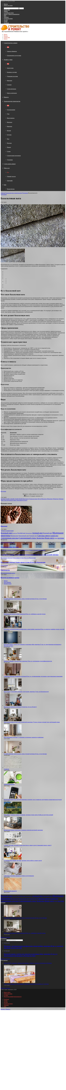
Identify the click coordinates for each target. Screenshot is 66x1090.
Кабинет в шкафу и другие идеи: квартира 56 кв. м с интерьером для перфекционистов (28, 661)
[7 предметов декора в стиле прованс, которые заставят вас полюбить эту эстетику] (19, 982)
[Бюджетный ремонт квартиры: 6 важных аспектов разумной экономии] (13, 828)
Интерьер (9, 122)
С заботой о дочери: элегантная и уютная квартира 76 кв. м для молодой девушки (30, 555)
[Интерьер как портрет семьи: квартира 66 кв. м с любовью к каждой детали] (13, 612)
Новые (6, 580)
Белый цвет (15, 533)
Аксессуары (10, 68)
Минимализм (14, 536)
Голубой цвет (21, 533)
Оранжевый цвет (24, 536)
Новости (6, 97)
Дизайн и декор (8, 59)
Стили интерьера (11, 89)
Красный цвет (47, 533)
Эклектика (40, 538)
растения (61, 538)
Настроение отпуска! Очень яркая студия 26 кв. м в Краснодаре (23, 562)
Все (8, 47)
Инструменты (10, 118)
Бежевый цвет (7, 533)
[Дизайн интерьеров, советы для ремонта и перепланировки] (17, 31)
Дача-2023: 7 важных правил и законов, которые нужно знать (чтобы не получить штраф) (28, 814)
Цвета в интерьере (12, 93)
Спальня (9, 84)
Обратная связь (8, 993)
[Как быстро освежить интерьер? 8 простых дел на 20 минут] (13, 705)
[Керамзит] (16, 523)
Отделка (9, 134)
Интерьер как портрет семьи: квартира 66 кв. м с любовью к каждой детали (24, 614)
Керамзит (4, 526)
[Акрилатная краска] (13, 783)
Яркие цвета (49, 538)
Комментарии (7, 583)
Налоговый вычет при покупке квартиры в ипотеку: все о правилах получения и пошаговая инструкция (33, 799)
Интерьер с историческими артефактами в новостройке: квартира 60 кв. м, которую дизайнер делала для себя (34, 629)
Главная (3, 193)
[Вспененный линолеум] (13, 889)
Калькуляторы (10, 189)
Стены (8, 151)
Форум (6, 4)
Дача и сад (7, 168)
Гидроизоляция (11, 109)
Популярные (7, 582)
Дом (8, 114)
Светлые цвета (43, 535)
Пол (8, 139)
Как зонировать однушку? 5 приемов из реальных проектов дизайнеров (23, 737)
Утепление (10, 159)
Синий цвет (54, 536)
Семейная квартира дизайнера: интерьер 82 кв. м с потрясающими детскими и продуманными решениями (33, 676)
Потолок (9, 143)
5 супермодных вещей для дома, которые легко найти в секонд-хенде (23, 860)
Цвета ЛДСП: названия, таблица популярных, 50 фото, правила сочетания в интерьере (28, 963)
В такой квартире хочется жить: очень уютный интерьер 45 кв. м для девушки (25, 598)
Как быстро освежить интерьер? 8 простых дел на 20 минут (20, 707)
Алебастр (6, 769)
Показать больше (5, 937)
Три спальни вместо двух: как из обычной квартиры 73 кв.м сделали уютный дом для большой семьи (32, 722)
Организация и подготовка (14, 55)
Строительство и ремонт (10, 43)
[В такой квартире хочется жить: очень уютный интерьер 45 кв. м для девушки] (13, 597)
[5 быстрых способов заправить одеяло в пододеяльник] (13, 874)
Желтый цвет (29, 533)
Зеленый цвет (37, 533)
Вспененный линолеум (10, 891)
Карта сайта (7, 992)
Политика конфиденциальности (12, 996)
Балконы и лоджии (12, 72)
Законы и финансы (12, 51)
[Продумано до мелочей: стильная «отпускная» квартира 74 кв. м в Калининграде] (13, 690)
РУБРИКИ (4, 940)
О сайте (6, 995)
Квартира (9, 80)
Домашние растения (12, 76)
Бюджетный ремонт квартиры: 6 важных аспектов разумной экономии (23, 830)
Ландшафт (10, 180)
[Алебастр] (13, 767)
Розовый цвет (33, 535)
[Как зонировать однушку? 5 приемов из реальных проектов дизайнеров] (13, 736)
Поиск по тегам (8, 5)
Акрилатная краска (9, 784)
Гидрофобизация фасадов (10, 547)
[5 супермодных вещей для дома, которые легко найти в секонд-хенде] (13, 859)
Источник (3, 491)
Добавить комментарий (7, 530)
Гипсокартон (5, 570)
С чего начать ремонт (10, 164)
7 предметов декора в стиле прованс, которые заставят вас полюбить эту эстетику (26, 984)
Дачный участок (11, 176)
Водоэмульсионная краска (10, 577)
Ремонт (9, 147)
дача (56, 538)
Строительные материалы (14, 155)
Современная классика (9, 538)
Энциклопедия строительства (12, 101)
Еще (5, 184)
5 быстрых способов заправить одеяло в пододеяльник (19, 875)
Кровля (9, 130)
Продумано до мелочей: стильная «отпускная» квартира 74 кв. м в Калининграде (26, 691)
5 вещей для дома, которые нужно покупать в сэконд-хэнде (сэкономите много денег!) (27, 845)
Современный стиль (27, 538)
